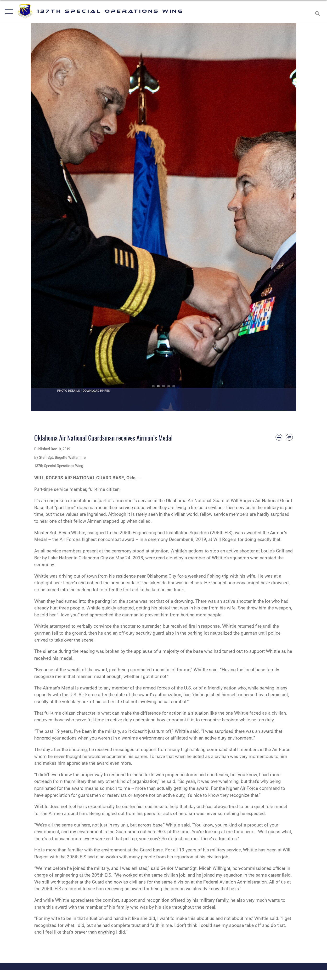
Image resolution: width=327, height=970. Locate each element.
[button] (8, 11)
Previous (44, 217)
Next (283, 217)
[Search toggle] (318, 11)
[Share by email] (289, 437)
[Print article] (279, 437)
